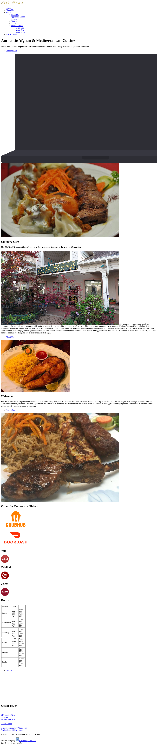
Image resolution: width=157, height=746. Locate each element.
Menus (8, 12)
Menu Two (20, 30)
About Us (9, 10)
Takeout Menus (17, 26)
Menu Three (20, 32)
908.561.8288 (11, 34)
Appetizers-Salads (18, 17)
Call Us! (9, 670)
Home (8, 8)
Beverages (15, 15)
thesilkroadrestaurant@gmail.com (14, 728)
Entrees (14, 19)
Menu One (20, 28)
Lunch (13, 23)
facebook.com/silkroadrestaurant (13, 730)
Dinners (14, 21)
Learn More (10, 410)
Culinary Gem (11, 51)
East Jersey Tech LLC (27, 741)
